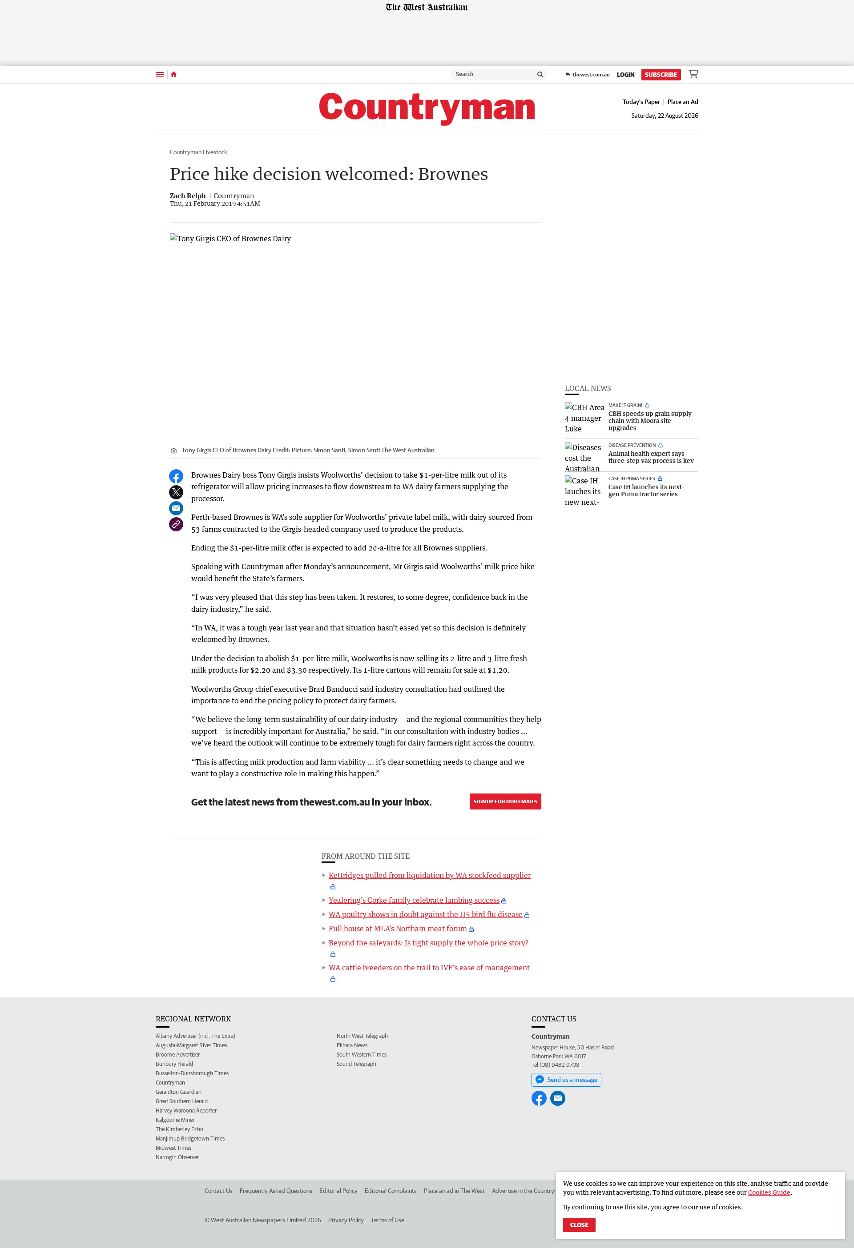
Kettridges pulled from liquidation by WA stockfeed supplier (430, 875)
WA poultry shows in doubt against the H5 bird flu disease (426, 914)
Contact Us (219, 1190)
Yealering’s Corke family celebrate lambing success (414, 900)
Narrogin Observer (177, 1157)
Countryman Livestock (198, 152)
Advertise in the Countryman (528, 1190)
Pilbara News (352, 1045)
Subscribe (661, 74)
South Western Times (362, 1054)
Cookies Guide (769, 1192)
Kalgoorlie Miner (175, 1119)
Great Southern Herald (182, 1101)
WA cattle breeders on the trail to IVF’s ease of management (429, 967)
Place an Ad (683, 102)
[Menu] (160, 74)
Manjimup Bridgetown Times (190, 1138)
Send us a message (572, 1079)
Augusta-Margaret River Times (191, 1045)
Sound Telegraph (356, 1064)
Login (626, 74)
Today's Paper (641, 102)
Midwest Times (173, 1147)
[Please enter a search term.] (540, 75)
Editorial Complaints (391, 1190)
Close (579, 1224)
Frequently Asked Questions (276, 1190)
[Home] (173, 74)
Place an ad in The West (454, 1190)
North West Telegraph (362, 1036)
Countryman (170, 1082)
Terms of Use (387, 1220)
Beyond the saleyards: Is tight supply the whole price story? (428, 942)
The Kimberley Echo (179, 1129)
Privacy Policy (346, 1220)
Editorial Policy (338, 1190)
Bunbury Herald (174, 1064)
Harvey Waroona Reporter (186, 1110)
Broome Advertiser (178, 1054)
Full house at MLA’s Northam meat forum (398, 928)
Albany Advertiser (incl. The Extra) (195, 1036)
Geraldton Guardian (178, 1092)
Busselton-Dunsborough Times (192, 1073)
